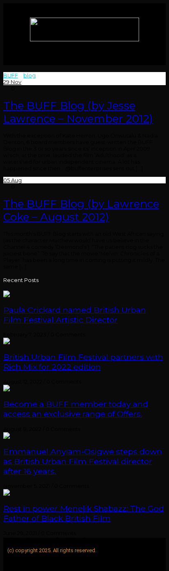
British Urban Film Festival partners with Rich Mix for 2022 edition (83, 362)
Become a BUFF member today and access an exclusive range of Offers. (75, 409)
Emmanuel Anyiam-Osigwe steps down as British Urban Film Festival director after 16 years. (82, 461)
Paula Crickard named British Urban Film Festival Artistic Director (74, 315)
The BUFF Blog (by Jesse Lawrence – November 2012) (78, 112)
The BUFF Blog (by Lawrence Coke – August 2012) (81, 210)
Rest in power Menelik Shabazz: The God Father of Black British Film (83, 513)
